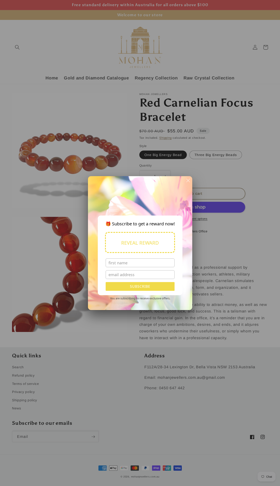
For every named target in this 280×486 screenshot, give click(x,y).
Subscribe (140, 286)
